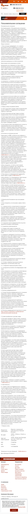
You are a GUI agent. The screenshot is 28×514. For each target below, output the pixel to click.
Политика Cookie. (21, 507)
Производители (5, 464)
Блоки (2, 467)
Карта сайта (4, 489)
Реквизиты (3, 487)
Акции (2, 484)
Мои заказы (18, 472)
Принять (14, 510)
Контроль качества (19, 471)
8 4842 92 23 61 (19, 8)
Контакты (3, 486)
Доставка (17, 467)
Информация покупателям (18, 474)
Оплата (17, 466)
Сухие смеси (4, 469)
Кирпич (3, 466)
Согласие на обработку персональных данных (21, 477)
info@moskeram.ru (5, 154)
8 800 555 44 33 (16, 4)
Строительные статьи (6, 491)
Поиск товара (4, 472)
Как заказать (18, 464)
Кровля (3, 471)
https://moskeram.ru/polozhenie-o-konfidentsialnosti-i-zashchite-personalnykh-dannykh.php (12, 312)
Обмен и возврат (19, 469)
